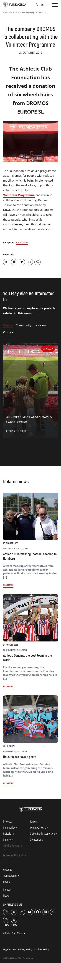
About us (7, 870)
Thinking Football (13, 846)
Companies (37, 840)
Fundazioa (7, 12)
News (17, 12)
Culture (8, 840)
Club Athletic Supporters (44, 834)
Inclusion (9, 834)
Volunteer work (39, 828)
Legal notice (9, 949)
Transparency (11, 876)
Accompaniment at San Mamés (29, 417)
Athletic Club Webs (15, 934)
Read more (8, 585)
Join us (33, 822)
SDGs (7, 882)
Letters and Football (15, 856)
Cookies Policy (41, 949)
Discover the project (18, 431)
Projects (7, 822)
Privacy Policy (25, 949)
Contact (7, 890)
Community (10, 828)
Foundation (22, 242)
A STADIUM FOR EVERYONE (16, 421)
